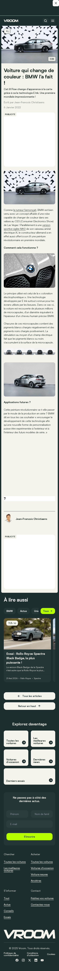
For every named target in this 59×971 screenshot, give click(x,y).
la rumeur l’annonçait (24, 210)
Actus (23, 611)
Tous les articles (32, 696)
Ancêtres (36, 880)
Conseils (9, 910)
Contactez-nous (40, 904)
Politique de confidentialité (11, 954)
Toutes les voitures (15, 861)
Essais (7, 917)
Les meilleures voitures (12, 869)
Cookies (51, 954)
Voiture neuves (39, 874)
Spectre (37, 678)
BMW (9, 611)
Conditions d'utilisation (33, 954)
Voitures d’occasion (42, 868)
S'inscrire (29, 836)
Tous (46, 611)
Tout (6, 898)
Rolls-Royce (25, 678)
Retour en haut (27, 706)
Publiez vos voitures (42, 898)
